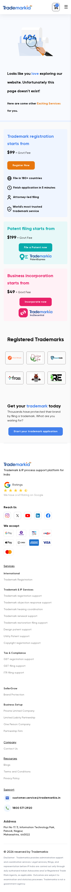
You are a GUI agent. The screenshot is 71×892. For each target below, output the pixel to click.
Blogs (7, 765)
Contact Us (11, 749)
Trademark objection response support (28, 602)
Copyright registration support (22, 643)
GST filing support (14, 666)
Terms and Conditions (17, 771)
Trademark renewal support (20, 616)
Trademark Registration (18, 579)
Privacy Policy (11, 778)
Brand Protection (14, 694)
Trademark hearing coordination (23, 609)
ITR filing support (14, 672)
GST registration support (19, 659)
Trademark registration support (23, 596)
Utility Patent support (16, 636)
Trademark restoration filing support (26, 623)
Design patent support (17, 629)
